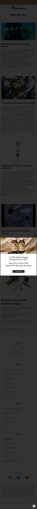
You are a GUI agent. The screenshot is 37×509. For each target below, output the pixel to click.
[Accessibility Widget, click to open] (34, 506)
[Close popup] (35, 235)
